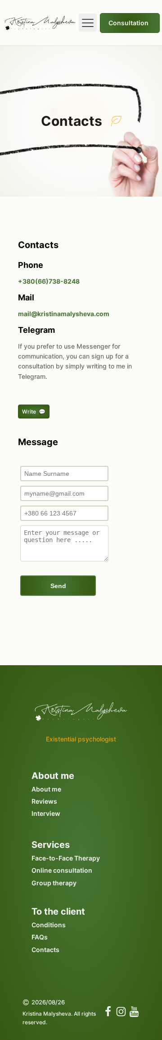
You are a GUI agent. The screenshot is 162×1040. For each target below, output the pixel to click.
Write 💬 (33, 411)
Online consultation (62, 870)
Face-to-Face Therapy (66, 858)
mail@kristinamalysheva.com (63, 314)
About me (46, 789)
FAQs (40, 937)
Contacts (45, 949)
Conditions (49, 925)
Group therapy (54, 883)
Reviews (44, 801)
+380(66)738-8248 (49, 281)
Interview (46, 813)
